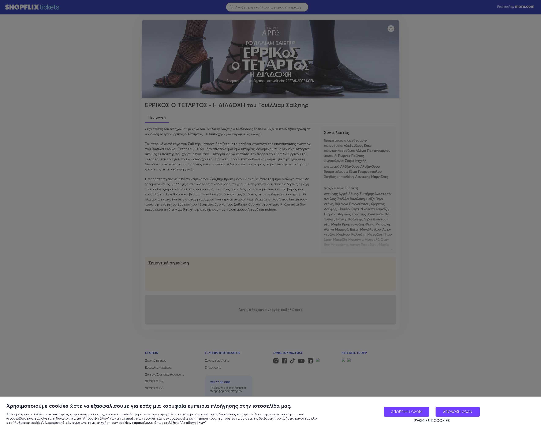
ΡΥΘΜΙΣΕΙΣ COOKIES (432, 421)
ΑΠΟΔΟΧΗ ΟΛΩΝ (457, 411)
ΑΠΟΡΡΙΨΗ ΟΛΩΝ (406, 411)
